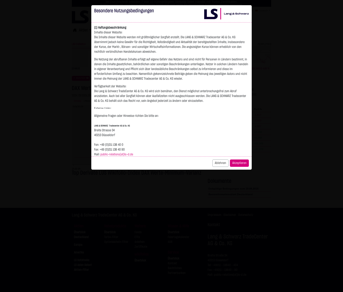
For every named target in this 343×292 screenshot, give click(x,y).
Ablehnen (220, 163)
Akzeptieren (239, 163)
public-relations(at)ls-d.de (116, 154)
